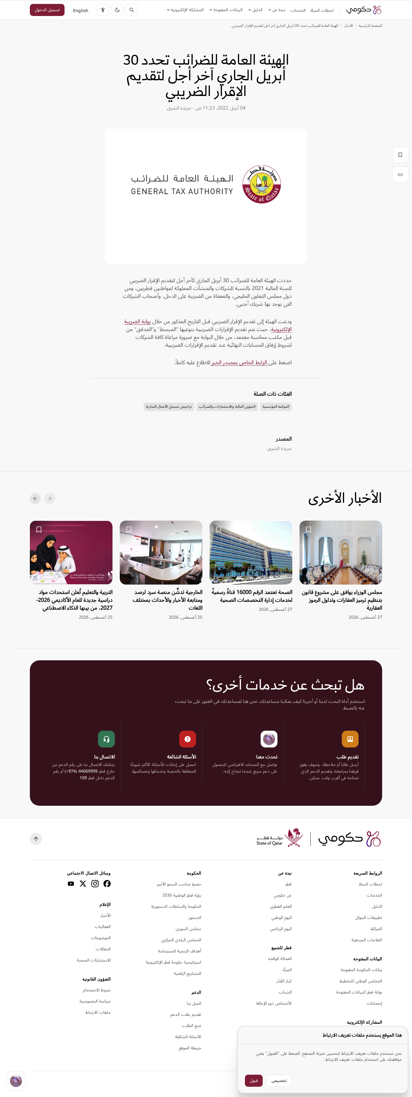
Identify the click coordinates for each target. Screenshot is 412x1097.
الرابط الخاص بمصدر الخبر (239, 362)
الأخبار (348, 26)
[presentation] (340, 571)
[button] (117, 10)
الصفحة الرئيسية (370, 26)
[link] (364, 10)
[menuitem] (322, 10)
